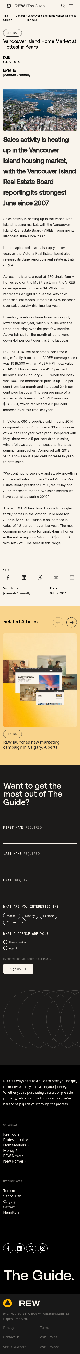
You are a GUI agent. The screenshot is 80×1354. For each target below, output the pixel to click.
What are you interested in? (31, 906)
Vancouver (12, 1196)
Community (15, 922)
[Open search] (63, 6)
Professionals (15, 1139)
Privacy (8, 1327)
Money (30, 916)
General (20, 15)
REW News (13, 1155)
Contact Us (11, 1337)
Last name (21, 854)
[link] (6, 17)
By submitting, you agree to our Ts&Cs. (27, 959)
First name (22, 827)
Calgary (9, 1201)
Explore (48, 916)
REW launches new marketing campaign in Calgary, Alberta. (31, 744)
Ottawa (9, 1206)
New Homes (14, 1161)
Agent (13, 948)
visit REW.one (49, 1346)
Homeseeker (17, 942)
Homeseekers (16, 1144)
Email (17, 880)
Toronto (9, 1190)
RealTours (11, 1134)
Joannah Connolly (16, 75)
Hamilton (11, 1212)
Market (12, 916)
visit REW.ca (48, 1337)
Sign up (15, 969)
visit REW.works (14, 1346)
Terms (44, 1327)
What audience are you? (25, 934)
